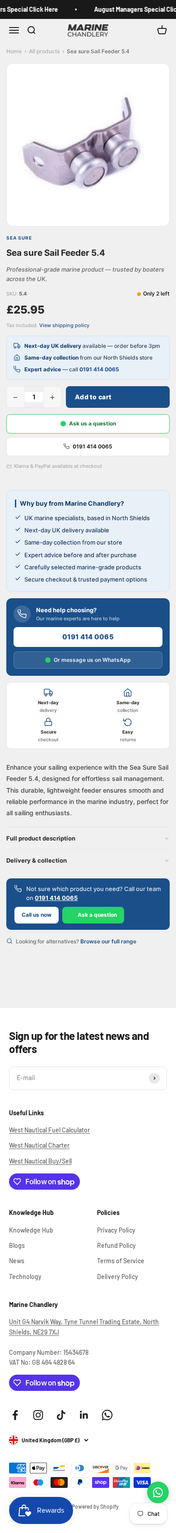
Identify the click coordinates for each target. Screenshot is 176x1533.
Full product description (40, 838)
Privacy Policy (116, 1230)
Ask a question (97, 914)
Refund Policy (116, 1245)
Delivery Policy (117, 1276)
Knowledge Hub (31, 1230)
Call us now (36, 914)
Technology (25, 1276)
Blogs (17, 1245)
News (16, 1261)
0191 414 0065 (99, 369)
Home (14, 51)
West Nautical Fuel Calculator (49, 1130)
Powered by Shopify (95, 1506)
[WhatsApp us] (158, 1492)
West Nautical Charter (39, 1145)
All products (44, 51)
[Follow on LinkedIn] (84, 1415)
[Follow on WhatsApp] (107, 1415)
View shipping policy (64, 325)
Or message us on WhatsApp (92, 659)
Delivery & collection (36, 860)
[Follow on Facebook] (15, 1415)
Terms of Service (120, 1261)
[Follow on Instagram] (38, 1415)
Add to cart (93, 397)
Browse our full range (108, 941)
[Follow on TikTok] (61, 1415)
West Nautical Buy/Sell (40, 1161)
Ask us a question (92, 423)
